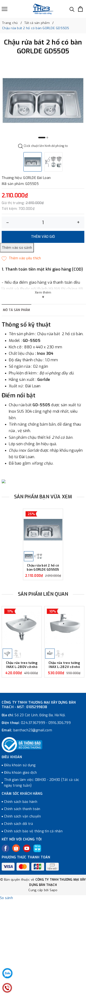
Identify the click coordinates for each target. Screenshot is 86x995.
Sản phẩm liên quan (43, 594)
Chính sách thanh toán (22, 809)
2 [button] (47, 137)
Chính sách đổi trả (18, 824)
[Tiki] (37, 848)
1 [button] (41, 137)
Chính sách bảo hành (20, 802)
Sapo (54, 890)
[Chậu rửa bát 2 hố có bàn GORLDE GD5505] (43, 529)
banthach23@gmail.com (32, 730)
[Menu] (4, 9)
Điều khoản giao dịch (20, 772)
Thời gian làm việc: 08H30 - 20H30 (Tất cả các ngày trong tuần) (41, 783)
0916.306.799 (59, 723)
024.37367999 (33, 723)
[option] (43, 100)
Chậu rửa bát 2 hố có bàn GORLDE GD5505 (43, 568)
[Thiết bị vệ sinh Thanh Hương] (43, 9)
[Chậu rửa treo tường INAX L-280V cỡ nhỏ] (22, 627)
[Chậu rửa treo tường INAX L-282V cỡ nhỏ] (64, 627)
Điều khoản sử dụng (20, 765)
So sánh (6, 898)
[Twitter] (16, 848)
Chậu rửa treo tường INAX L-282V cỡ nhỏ (64, 665)
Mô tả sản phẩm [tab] (16, 310)
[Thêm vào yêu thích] (21, 258)
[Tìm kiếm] (72, 8)
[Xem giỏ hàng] (80, 9)
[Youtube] (27, 848)
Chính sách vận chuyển (22, 816)
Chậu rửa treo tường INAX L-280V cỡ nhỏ (22, 665)
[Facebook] (5, 848)
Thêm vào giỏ (43, 236)
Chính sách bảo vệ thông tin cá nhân (33, 831)
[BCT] (22, 744)
